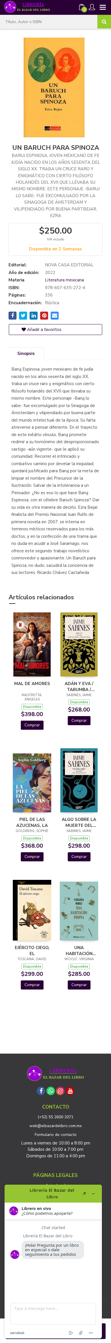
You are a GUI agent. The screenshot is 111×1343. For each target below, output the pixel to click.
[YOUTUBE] (70, 1091)
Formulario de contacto (56, 1134)
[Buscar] (104, 21)
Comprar (32, 725)
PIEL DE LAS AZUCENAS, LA (32, 822)
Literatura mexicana (64, 280)
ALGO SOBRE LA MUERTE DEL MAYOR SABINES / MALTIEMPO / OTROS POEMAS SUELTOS (78, 822)
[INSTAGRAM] (60, 1091)
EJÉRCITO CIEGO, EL (32, 950)
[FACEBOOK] (41, 1091)
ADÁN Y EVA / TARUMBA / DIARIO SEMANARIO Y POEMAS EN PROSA (79, 686)
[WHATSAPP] (50, 1091)
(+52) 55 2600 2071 (55, 1117)
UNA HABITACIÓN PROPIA (79, 950)
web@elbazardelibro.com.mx (55, 1126)
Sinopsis (26, 353)
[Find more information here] (53, 1261)
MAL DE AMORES (32, 683)
